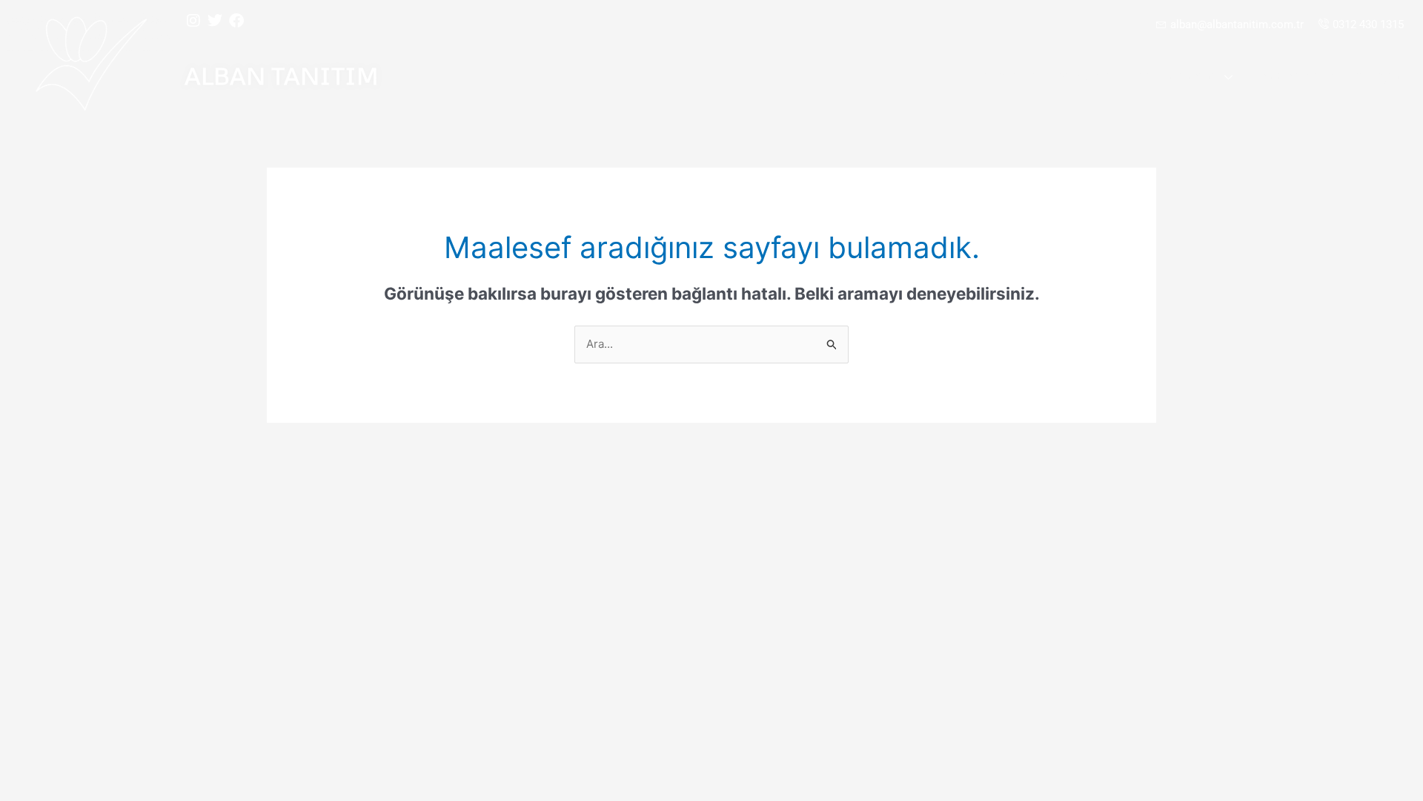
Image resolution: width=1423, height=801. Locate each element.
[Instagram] (193, 21)
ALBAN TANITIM (282, 75)
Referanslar (1296, 77)
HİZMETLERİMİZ (1179, 77)
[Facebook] (236, 21)
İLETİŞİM (1378, 77)
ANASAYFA (1008, 77)
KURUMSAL (1087, 77)
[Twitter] (215, 21)
